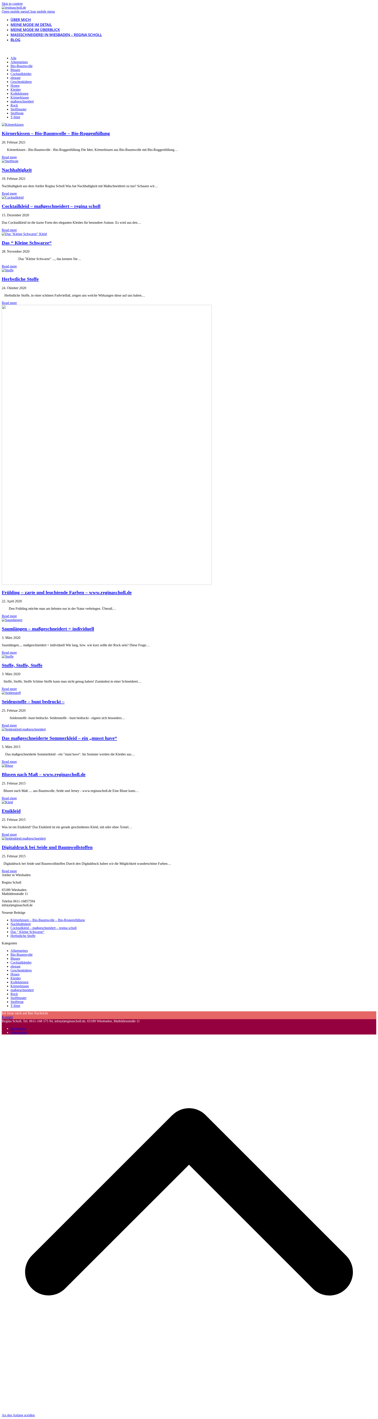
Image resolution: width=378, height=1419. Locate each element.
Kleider (15, 89)
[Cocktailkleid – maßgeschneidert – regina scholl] (13, 197)
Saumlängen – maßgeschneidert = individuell (48, 628)
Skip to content (12, 3)
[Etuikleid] (7, 802)
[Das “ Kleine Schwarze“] (24, 234)
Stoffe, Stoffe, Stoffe (22, 665)
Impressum (18, 1028)
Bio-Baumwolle (21, 66)
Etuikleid (11, 811)
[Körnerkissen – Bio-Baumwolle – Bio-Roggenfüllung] (13, 124)
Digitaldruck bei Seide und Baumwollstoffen (47, 847)
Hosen (14, 85)
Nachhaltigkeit (17, 170)
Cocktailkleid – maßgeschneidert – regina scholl (51, 206)
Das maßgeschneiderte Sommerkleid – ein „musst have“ (59, 738)
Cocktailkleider (21, 74)
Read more (9, 157)
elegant (15, 78)
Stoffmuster (18, 109)
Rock (14, 105)
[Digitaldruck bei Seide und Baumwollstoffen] (24, 838)
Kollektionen (19, 93)
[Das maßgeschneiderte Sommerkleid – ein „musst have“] (24, 729)
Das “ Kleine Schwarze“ (27, 242)
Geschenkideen (21, 82)
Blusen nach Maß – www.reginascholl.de (44, 774)
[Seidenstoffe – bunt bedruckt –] (11, 693)
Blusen (15, 70)
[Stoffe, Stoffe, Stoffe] (8, 656)
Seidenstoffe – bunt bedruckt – (33, 701)
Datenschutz (19, 1032)
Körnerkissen (19, 97)
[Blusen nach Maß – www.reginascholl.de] (7, 765)
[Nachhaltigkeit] (10, 161)
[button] (28, 11)
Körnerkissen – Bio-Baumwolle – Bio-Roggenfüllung (56, 133)
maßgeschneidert (22, 101)
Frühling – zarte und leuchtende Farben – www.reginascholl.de (67, 592)
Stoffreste (17, 113)
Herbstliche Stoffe (20, 279)
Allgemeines (19, 62)
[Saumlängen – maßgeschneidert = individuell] (12, 620)
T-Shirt (15, 117)
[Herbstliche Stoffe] (8, 270)
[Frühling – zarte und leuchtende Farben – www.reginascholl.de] (107, 583)
